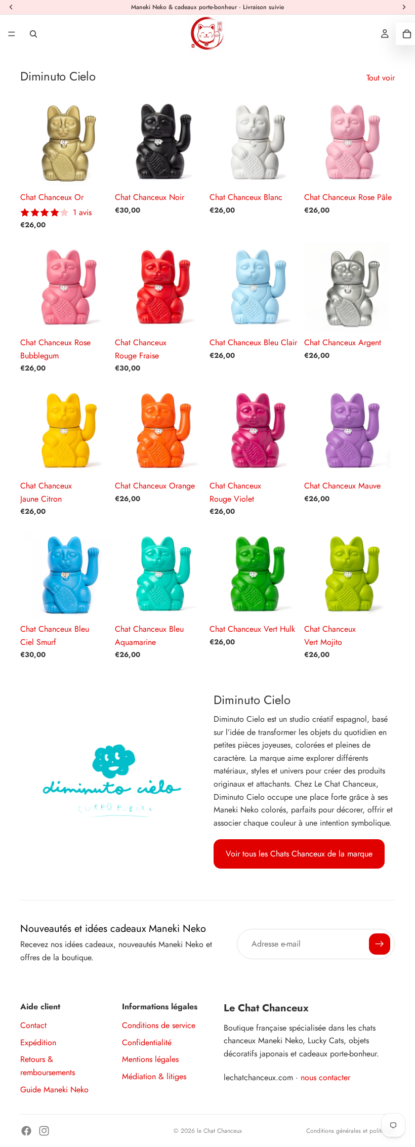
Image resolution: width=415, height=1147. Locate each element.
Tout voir (380, 78)
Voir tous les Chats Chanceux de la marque (299, 853)
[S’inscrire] (379, 944)
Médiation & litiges (154, 1076)
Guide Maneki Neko (54, 1089)
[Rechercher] (33, 34)
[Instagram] (44, 1131)
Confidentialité (147, 1042)
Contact (33, 1025)
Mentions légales (150, 1059)
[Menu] (11, 34)
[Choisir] (95, 171)
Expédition (38, 1042)
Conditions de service (158, 1025)
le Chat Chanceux (219, 1130)
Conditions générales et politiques (350, 1130)
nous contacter (325, 1077)
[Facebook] (26, 1131)
